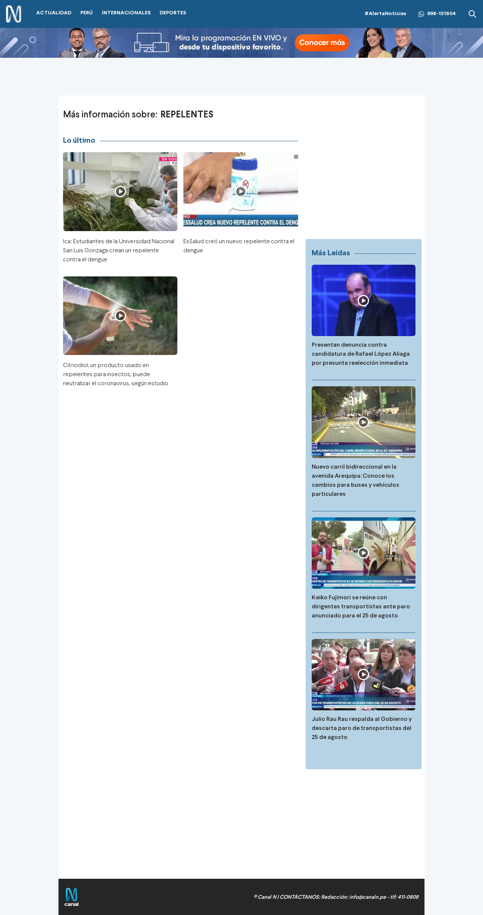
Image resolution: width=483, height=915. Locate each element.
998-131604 (441, 13)
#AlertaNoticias (385, 13)
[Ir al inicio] (13, 14)
